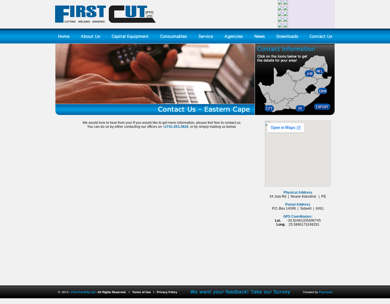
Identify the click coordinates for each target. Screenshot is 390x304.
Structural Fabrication (128, 75)
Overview (119, 47)
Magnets (167, 68)
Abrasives (168, 95)
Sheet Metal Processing (130, 68)
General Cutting (124, 61)
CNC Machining (124, 54)
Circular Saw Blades (176, 61)
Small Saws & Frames (178, 82)
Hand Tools (169, 88)
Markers (167, 102)
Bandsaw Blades (174, 54)
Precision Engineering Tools (182, 75)
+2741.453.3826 (175, 127)
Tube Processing (125, 82)
